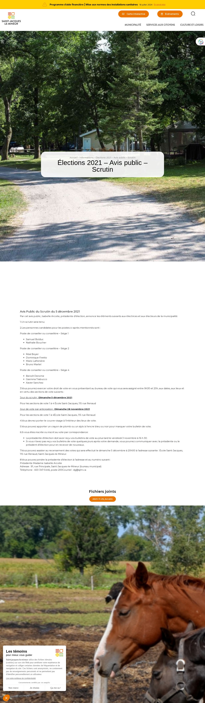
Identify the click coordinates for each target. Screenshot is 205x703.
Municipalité (133, 25)
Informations (86, 157)
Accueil (73, 157)
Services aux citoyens (160, 25)
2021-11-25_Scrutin (102, 499)
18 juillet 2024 (145, 4)
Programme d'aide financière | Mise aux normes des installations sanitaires (94, 4)
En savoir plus (159, 4)
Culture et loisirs (191, 25)
